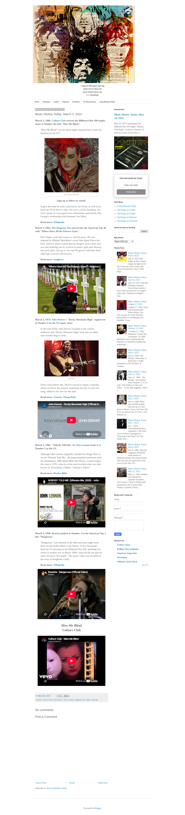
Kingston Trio (63, 228)
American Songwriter (127, 553)
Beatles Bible (60, 473)
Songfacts (58, 259)
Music (89, 700)
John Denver (58, 319)
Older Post (102, 783)
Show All (145, 565)
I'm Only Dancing (89, 102)
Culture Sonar (123, 545)
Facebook (46, 102)
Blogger (97, 808)
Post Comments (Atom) (57, 788)
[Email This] (57, 696)
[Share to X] (63, 696)
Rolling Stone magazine (128, 549)
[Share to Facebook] (65, 696)
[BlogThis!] (60, 696)
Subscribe (131, 192)
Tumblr (56, 102)
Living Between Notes (107, 102)
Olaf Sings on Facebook (127, 221)
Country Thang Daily (64, 397)
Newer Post (41, 783)
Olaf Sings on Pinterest (127, 217)
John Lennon (83, 445)
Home (37, 102)
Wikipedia (58, 222)
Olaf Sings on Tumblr (126, 213)
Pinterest (65, 102)
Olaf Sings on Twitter (126, 210)
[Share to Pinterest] (68, 696)
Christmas (76, 102)
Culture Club (59, 120)
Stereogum (122, 557)
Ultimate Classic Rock (127, 561)
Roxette (56, 533)
